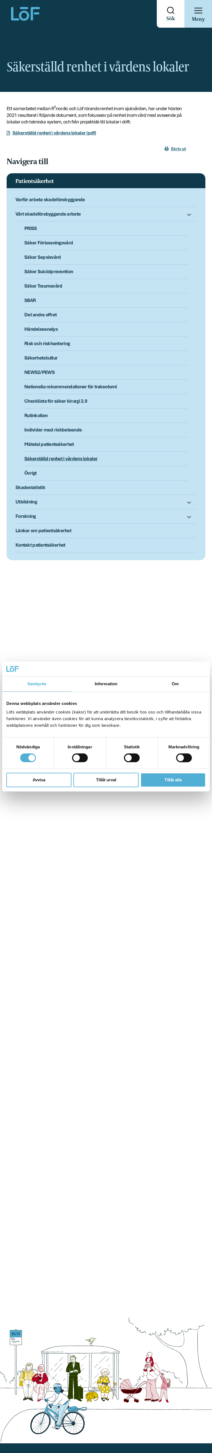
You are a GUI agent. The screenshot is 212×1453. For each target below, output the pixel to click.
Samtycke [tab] (36, 683)
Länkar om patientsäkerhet (43, 531)
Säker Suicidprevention (48, 271)
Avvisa (39, 780)
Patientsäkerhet (34, 181)
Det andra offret (40, 315)
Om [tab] (175, 683)
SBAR (30, 300)
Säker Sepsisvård (42, 257)
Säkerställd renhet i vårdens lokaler (60, 459)
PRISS (30, 228)
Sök (170, 19)
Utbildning (26, 502)
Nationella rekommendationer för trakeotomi (70, 387)
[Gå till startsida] (25, 14)
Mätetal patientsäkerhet (49, 444)
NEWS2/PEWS (39, 372)
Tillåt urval (106, 780)
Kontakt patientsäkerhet (40, 545)
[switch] (80, 757)
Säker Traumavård (43, 286)
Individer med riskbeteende (53, 430)
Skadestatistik (30, 487)
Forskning (25, 516)
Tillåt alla (173, 780)
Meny (198, 19)
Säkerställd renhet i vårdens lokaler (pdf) (54, 133)
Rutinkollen (35, 415)
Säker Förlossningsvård (48, 243)
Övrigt (30, 473)
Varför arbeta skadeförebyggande (50, 200)
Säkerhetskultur (40, 358)
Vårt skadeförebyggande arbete (48, 214)
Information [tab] (106, 683)
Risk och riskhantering (47, 343)
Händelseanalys (41, 329)
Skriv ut (178, 148)
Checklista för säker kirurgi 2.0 (55, 401)
